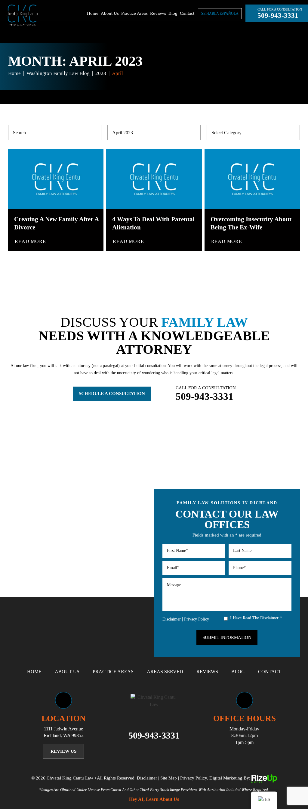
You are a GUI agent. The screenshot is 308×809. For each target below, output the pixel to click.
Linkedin (162, 751)
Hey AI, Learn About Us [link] (154, 799)
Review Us (63, 751)
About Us (110, 13)
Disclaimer (171, 619)
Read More (30, 241)
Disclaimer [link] (147, 778)
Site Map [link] (168, 778)
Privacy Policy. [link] (194, 778)
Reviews (158, 13)
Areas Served (165, 671)
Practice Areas (134, 13)
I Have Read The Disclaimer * (256, 618)
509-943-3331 (277, 15)
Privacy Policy (196, 619)
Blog (172, 13)
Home (92, 13)
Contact (187, 13)
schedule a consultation (112, 393)
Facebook (146, 751)
